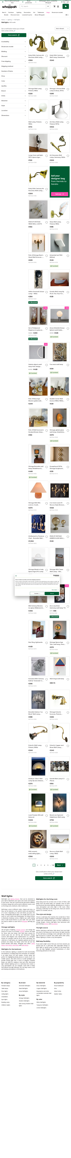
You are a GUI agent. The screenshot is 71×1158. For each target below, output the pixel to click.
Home (3, 19)
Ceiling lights (4, 994)
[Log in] (58, 6)
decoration (54, 924)
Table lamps (4, 988)
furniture (46, 924)
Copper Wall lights (42, 988)
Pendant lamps (5, 985)
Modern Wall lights (24, 1001)
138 (53, 865)
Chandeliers (4, 996)
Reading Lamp (5, 1002)
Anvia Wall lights (23, 991)
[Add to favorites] (46, 56)
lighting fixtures (14, 899)
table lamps (25, 945)
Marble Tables (58, 994)
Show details (54, 589)
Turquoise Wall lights (42, 1005)
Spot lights (4, 999)
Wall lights (17, 19)
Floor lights (4, 991)
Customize (36, 593)
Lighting (9, 19)
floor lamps (8, 945)
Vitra (55, 988)
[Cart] (54, 6)
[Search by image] (48, 6)
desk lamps (16, 945)
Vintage (22, 931)
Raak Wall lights (23, 988)
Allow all (52, 593)
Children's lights (5, 1005)
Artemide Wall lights (24, 985)
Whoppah (24, 921)
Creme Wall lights (41, 1008)
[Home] (9, 6)
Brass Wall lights (41, 985)
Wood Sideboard (58, 985)
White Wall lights (41, 1002)
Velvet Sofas (57, 991)
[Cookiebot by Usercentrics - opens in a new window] (54, 575)
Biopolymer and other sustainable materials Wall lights (44, 993)
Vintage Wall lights (24, 998)
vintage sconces (20, 930)
